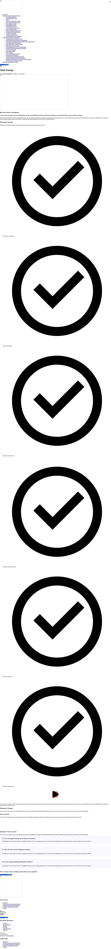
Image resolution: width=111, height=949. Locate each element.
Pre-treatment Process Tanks (12, 28)
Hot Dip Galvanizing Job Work (10, 62)
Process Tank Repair (11, 49)
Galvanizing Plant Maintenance (13, 43)
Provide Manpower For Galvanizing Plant (16, 47)
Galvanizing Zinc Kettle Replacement (15, 56)
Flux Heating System (11, 25)
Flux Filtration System (11, 24)
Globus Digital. (10, 935)
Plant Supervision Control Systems (14, 44)
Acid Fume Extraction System (13, 21)
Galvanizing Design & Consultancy (11, 37)
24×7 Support (9, 52)
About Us (5, 14)
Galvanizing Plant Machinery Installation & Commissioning (20, 41)
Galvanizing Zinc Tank (11, 18)
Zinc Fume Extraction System (13, 22)
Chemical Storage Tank (11, 34)
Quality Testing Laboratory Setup (14, 60)
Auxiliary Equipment (11, 33)
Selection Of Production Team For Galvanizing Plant (18, 59)
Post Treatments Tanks (11, 29)
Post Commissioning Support (13, 54)
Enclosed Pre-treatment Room (13, 32)
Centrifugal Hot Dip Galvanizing (14, 36)
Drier (7, 19)
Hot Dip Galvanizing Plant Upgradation (15, 58)
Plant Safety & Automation (12, 45)
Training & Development (12, 55)
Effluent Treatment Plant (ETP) (13, 30)
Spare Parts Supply (10, 51)
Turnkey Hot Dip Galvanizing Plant (11, 15)
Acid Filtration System (11, 26)
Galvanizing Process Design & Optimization (16, 40)
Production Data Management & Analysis (16, 48)
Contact (5, 908)
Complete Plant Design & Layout (14, 39)
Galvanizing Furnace (11, 17)
